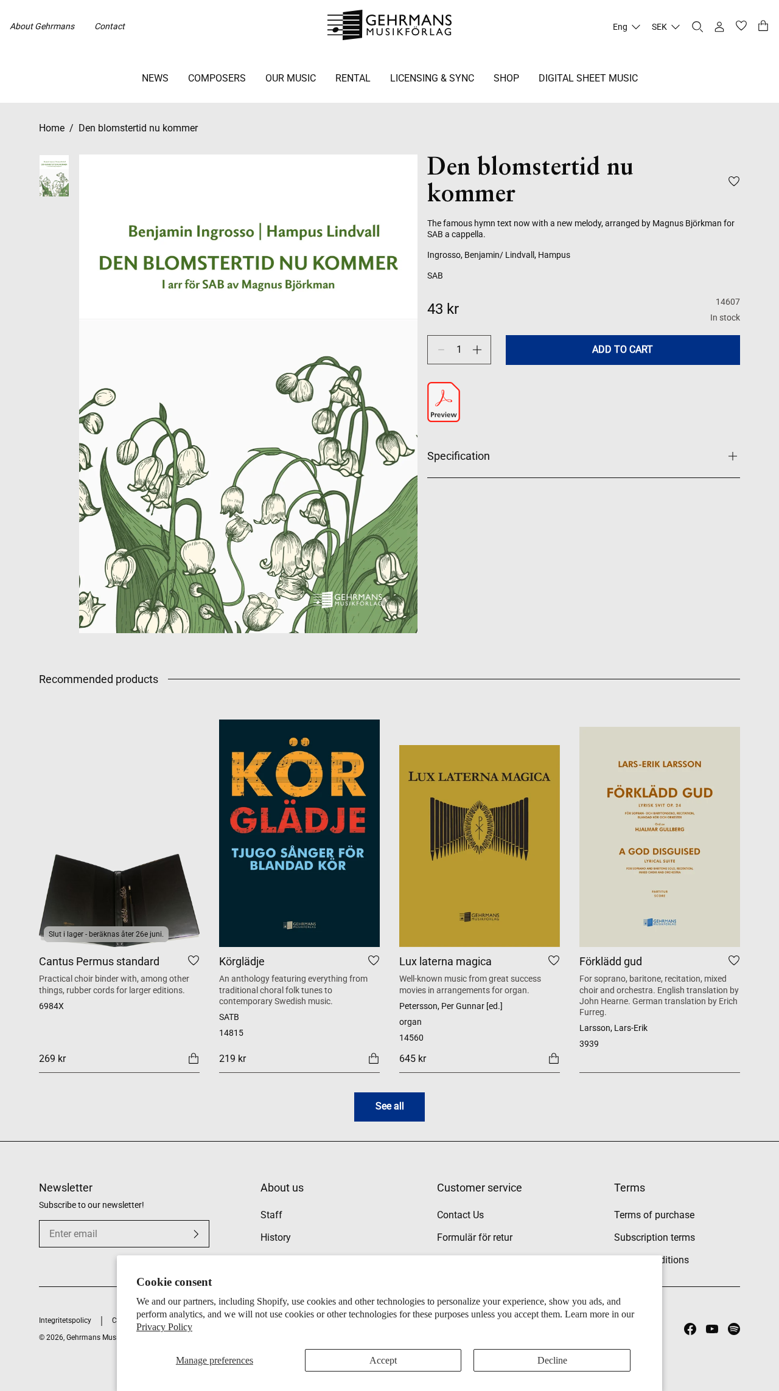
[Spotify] (734, 1329)
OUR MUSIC (290, 78)
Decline (552, 1360)
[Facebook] (690, 1329)
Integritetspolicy (65, 1320)
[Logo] (389, 27)
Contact (109, 26)
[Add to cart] (193, 1058)
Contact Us (460, 1215)
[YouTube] (712, 1329)
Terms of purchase (654, 1215)
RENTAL (353, 78)
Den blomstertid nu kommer (138, 128)
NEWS (155, 78)
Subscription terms (654, 1237)
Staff (271, 1215)
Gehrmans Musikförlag (103, 1337)
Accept (383, 1360)
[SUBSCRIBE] (196, 1234)
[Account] (719, 27)
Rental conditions (651, 1260)
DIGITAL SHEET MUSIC (588, 78)
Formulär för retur (474, 1237)
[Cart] (763, 26)
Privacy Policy (164, 1327)
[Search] (697, 26)
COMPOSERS (217, 78)
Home (52, 128)
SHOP (506, 78)
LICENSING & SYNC (432, 78)
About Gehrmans (42, 26)
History (275, 1237)
